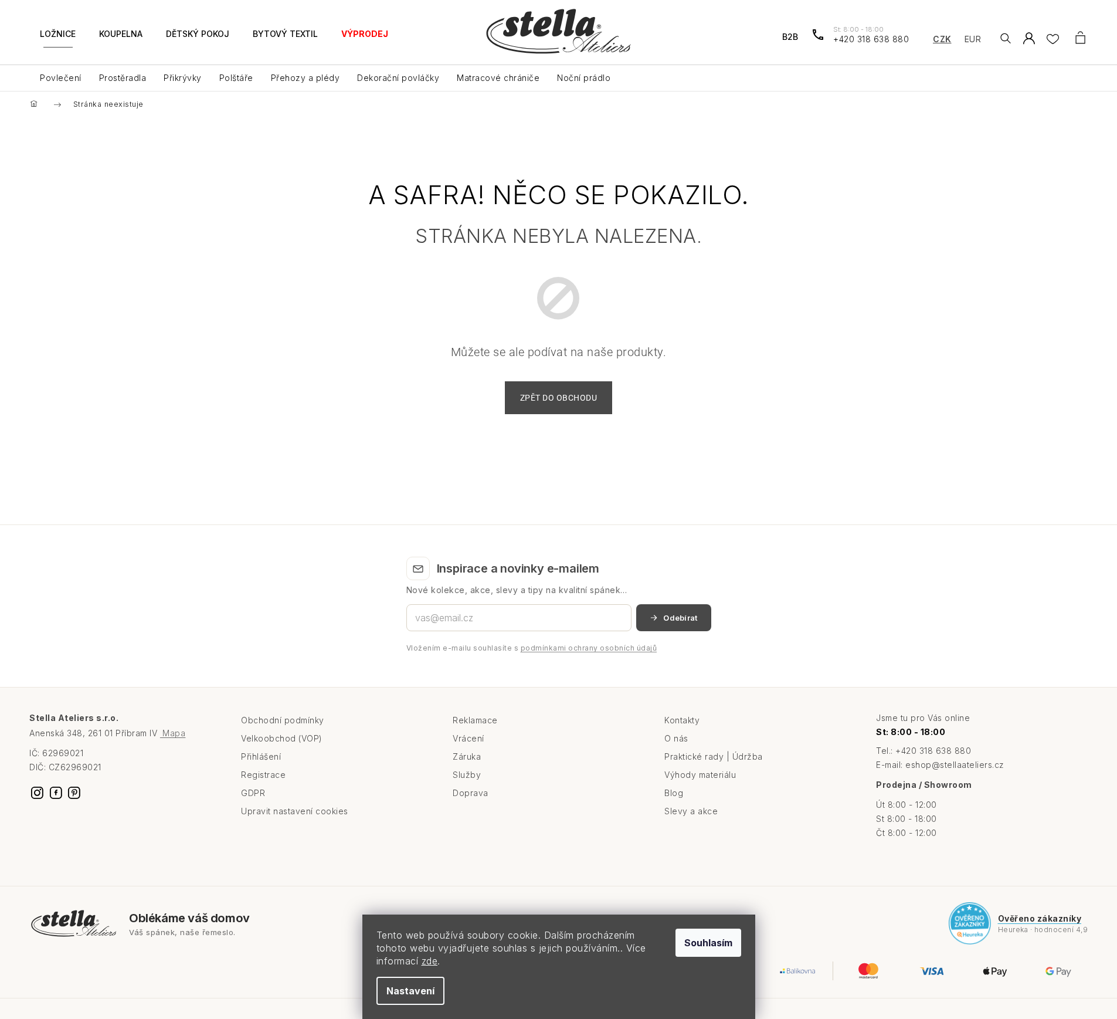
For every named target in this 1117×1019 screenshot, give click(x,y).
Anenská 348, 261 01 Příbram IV (107, 733)
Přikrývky (183, 78)
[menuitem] (57, 41)
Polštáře (236, 78)
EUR (973, 39)
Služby (467, 775)
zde (430, 961)
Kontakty (682, 720)
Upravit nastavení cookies (294, 811)
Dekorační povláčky (398, 78)
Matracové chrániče (498, 78)
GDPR (253, 793)
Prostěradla (123, 78)
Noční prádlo (583, 78)
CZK (942, 39)
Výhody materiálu (700, 775)
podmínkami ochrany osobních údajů (589, 648)
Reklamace (475, 720)
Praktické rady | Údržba (713, 756)
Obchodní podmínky (282, 720)
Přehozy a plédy (305, 78)
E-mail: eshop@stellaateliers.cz (940, 765)
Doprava (470, 793)
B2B (790, 37)
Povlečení (61, 78)
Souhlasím (708, 943)
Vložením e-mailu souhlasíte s (531, 648)
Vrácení (468, 738)
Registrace (263, 775)
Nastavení (410, 991)
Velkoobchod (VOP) (281, 738)
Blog (673, 793)
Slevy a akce (691, 811)
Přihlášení (261, 756)
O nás (676, 738)
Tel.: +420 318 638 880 (923, 751)
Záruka (467, 756)
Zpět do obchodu (558, 397)
